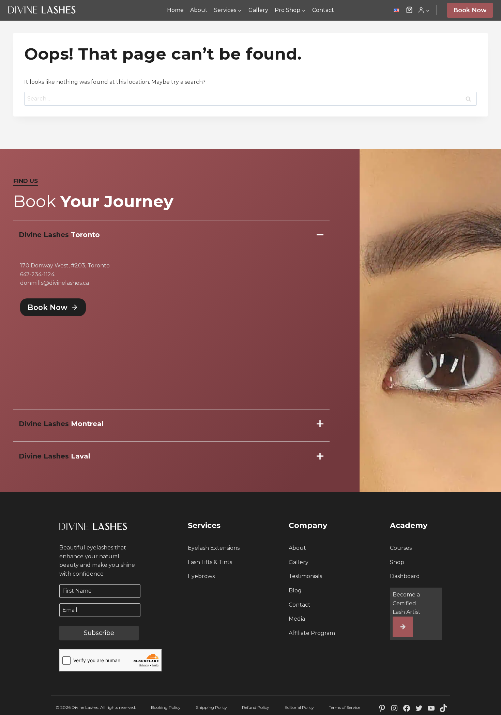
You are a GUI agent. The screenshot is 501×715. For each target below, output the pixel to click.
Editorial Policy (299, 707)
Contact (323, 10)
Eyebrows (201, 576)
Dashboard (405, 576)
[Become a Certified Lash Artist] (403, 627)
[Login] (424, 10)
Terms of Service (344, 707)
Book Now (470, 10)
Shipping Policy (211, 707)
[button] (409, 10)
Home (175, 10)
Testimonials (305, 576)
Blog (295, 590)
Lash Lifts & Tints (210, 562)
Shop (397, 562)
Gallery (258, 10)
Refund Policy (255, 707)
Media (297, 619)
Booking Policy (166, 707)
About (199, 10)
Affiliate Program (312, 633)
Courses (401, 548)
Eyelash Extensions (214, 548)
